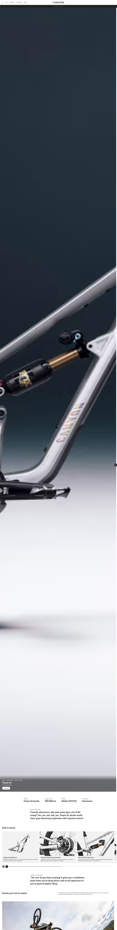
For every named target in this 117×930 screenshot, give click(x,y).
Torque (20, 780)
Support (25, 2)
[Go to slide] (87, 866)
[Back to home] (58, 2)
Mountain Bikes (10, 780)
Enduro (16, 780)
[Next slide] (6, 866)
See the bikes (6, 788)
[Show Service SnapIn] (115, 465)
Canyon (3, 780)
